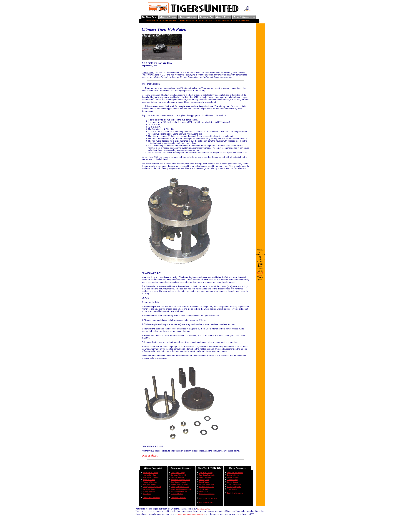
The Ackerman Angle (206, 487)
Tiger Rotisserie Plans (207, 494)
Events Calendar (233, 475)
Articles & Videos (149, 491)
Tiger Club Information (235, 473)
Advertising (147, 494)
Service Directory (233, 477)
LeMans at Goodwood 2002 (181, 489)
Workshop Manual (149, 484)
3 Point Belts (203, 491)
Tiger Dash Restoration (207, 475)
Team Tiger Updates (234, 487)
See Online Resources (235, 493)
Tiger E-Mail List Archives (208, 498)
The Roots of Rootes (150, 473)
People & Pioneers (150, 482)
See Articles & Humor (178, 498)
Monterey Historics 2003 (179, 491)
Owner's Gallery (232, 480)
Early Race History (177, 477)
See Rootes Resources (151, 498)
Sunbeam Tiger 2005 (178, 475)
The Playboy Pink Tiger (179, 484)
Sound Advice (204, 482)
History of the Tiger (150, 475)
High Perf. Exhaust (205, 473)
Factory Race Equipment (152, 487)
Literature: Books (149, 489)
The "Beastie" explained (179, 482)
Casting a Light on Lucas (180, 487)
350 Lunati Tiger (205, 477)
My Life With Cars (177, 494)
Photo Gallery (232, 489)
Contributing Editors (234, 484)
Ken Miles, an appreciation (180, 480)
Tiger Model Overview (150, 477)
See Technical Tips (205, 502)
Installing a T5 (204, 480)
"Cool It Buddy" (204, 489)
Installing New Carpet (206, 484)
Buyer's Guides (232, 482)
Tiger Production (149, 480)
